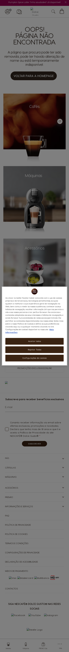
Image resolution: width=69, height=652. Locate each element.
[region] (34, 326)
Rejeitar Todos (34, 349)
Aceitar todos (34, 341)
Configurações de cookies (34, 358)
